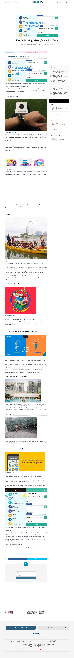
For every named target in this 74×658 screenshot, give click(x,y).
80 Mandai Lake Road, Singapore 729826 (58, 117)
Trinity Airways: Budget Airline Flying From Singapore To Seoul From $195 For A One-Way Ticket (59, 81)
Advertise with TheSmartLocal (21, 627)
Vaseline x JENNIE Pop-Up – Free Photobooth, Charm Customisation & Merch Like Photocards (60, 76)
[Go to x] (6, 2)
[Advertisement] (26, 596)
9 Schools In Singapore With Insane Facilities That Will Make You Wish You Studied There (59, 71)
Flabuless (11, 267)
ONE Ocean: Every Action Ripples (56, 135)
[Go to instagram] (13, 2)
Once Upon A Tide (53, 104)
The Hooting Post (13, 132)
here (19, 209)
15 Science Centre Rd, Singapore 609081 (58, 139)
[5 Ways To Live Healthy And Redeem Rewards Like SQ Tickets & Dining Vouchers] (37, 26)
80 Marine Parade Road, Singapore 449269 (58, 124)
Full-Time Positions (39, 637)
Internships (33, 637)
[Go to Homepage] (37, 2)
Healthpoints (38, 138)
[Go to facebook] (8, 2)
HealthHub (12, 169)
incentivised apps (10, 442)
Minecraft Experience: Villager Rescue (57, 113)
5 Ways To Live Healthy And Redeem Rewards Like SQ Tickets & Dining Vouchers (37, 41)
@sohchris (12, 261)
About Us (23, 637)
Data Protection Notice (46, 637)
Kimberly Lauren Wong (27, 44)
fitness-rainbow (8, 90)
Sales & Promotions (40, 44)
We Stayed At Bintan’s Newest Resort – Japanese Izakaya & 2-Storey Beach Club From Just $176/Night (59, 87)
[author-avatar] (22, 45)
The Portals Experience (54, 128)
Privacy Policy (54, 637)
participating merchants (9, 537)
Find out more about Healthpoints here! (25, 547)
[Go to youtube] (15, 2)
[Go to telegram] (10, 2)
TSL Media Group (41, 646)
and (23, 480)
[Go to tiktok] (17, 2)
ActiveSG (39, 404)
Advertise (19, 637)
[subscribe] (65, 628)
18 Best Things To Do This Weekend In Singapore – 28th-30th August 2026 (60, 93)
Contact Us (28, 637)
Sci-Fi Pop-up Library (54, 120)
